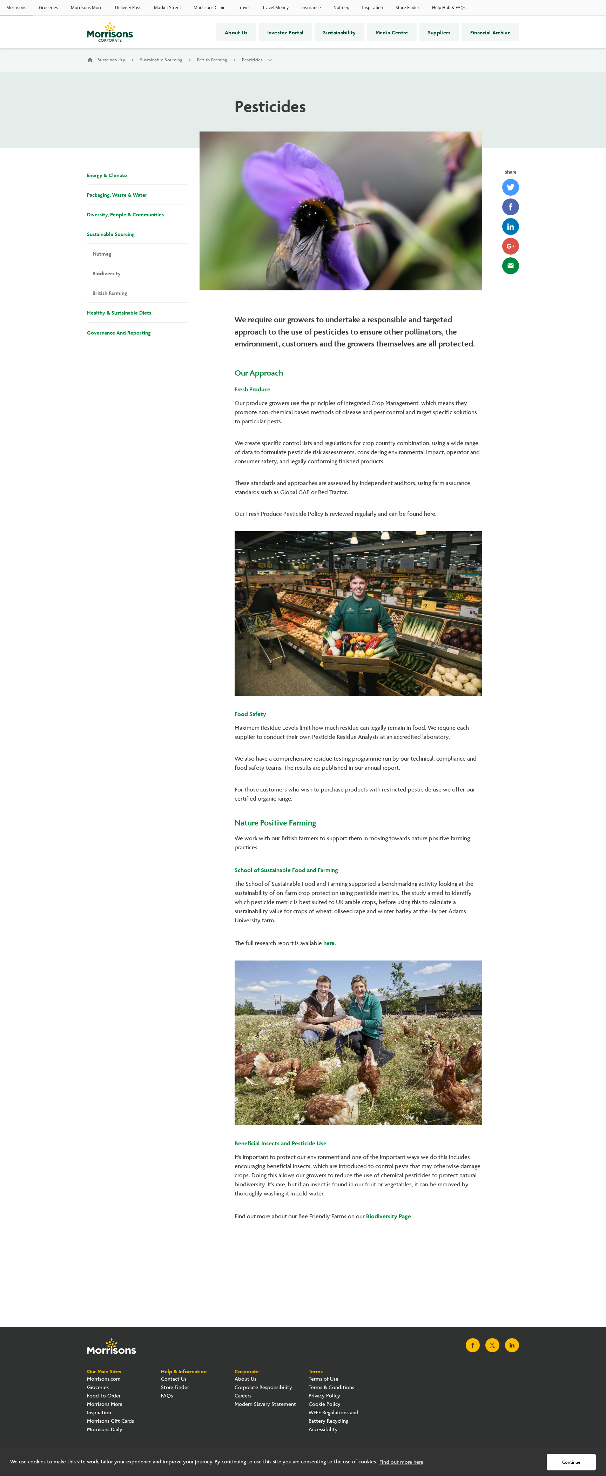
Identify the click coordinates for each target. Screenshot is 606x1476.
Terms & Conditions (331, 1387)
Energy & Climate (107, 174)
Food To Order (104, 1396)
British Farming (212, 60)
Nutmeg (102, 253)
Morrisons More (104, 1404)
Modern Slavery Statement (265, 1404)
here (329, 942)
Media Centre (392, 31)
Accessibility (323, 1429)
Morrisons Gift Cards (110, 1421)
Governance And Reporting (119, 332)
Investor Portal (285, 31)
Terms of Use (323, 1379)
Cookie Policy (325, 1404)
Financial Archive (490, 31)
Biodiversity (107, 272)
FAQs (167, 1396)
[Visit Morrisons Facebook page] (473, 1345)
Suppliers (439, 31)
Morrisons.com (104, 1379)
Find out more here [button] (401, 1462)
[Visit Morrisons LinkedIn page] (512, 1345)
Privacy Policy (324, 1396)
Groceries (98, 1387)
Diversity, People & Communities (125, 213)
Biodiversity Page (388, 1215)
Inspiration (99, 1412)
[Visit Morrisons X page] (492, 1345)
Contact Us (174, 1379)
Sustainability (339, 31)
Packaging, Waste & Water (117, 194)
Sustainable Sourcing (161, 60)
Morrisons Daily (104, 1429)
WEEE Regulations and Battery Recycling (333, 1417)
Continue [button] (571, 1462)
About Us (236, 31)
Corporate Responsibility (263, 1387)
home (90, 60)
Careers (243, 1396)
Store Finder (175, 1387)
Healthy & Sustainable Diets (119, 312)
